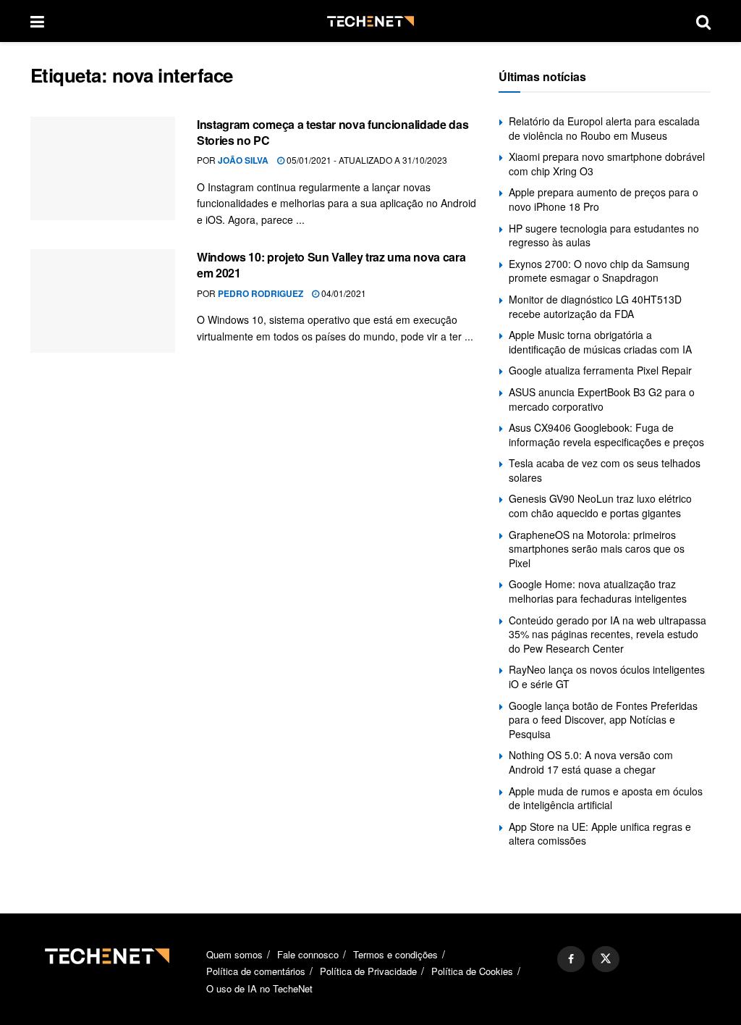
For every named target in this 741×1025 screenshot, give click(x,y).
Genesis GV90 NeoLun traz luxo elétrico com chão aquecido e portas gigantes (600, 505)
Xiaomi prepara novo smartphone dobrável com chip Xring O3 (607, 163)
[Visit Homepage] (370, 21)
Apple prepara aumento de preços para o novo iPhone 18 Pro (603, 199)
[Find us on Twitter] (605, 959)
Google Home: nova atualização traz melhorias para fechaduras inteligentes (598, 591)
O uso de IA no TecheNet (259, 988)
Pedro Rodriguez (260, 293)
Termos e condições (395, 954)
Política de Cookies (472, 971)
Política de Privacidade (368, 971)
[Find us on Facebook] (571, 959)
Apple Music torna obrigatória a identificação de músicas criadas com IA (600, 341)
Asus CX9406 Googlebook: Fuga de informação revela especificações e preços (606, 434)
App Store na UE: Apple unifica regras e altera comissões (600, 833)
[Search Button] (703, 21)
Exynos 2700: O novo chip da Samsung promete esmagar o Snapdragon (599, 270)
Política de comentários (255, 971)
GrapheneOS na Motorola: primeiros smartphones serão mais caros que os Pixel (597, 548)
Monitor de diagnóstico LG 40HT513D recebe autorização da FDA (595, 306)
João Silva (243, 160)
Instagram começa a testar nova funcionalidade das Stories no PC (332, 132)
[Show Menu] (37, 21)
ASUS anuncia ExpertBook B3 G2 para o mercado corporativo (602, 399)
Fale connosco (308, 954)
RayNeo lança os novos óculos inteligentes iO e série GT (607, 676)
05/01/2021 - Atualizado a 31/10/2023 (365, 160)
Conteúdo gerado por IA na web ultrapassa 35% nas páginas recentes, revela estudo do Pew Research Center (607, 634)
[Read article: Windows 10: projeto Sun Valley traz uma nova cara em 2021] (102, 301)
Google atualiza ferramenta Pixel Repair (600, 370)
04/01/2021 (342, 293)
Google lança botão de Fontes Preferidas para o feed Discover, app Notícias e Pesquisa (603, 719)
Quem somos (234, 954)
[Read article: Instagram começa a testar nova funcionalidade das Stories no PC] (102, 168)
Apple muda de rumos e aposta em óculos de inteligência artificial (606, 798)
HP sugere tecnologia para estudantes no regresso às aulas (604, 235)
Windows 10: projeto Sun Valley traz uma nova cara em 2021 (331, 264)
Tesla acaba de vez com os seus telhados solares (604, 470)
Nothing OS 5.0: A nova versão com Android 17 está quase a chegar (591, 762)
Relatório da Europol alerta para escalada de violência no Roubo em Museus (604, 128)
